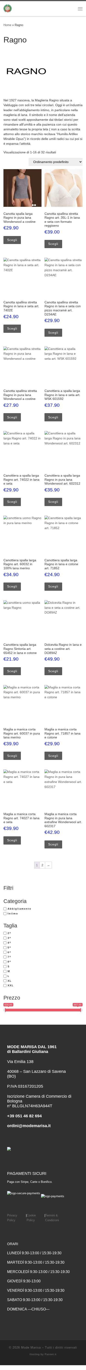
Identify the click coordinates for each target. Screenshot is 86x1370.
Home (7, 25)
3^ (9, 938)
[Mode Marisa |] (7, 8)
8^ (9, 961)
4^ (9, 942)
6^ (9, 952)
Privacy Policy (12, 1218)
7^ (9, 956)
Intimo (13, 913)
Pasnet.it (50, 1354)
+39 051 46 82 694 (24, 1116)
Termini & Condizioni (52, 1218)
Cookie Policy (31, 1218)
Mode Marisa (31, 1347)
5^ (9, 947)
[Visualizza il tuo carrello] (68, 8)
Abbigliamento (19, 908)
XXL (11, 985)
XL (10, 980)
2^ (9, 933)
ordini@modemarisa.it (29, 1125)
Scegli (12, 240)
